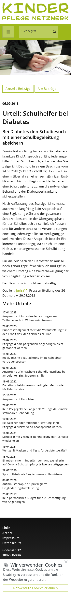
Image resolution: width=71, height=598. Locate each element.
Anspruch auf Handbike (18, 399)
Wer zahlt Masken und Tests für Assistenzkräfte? (34, 450)
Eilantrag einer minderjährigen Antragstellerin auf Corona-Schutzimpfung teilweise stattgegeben (35, 462)
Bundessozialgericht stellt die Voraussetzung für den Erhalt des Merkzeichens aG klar (34, 332)
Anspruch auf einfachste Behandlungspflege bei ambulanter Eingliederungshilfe (34, 373)
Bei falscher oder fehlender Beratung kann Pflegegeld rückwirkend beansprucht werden (32, 425)
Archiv (7, 533)
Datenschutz (11, 543)
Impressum (11, 538)
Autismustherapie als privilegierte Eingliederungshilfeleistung (24, 486)
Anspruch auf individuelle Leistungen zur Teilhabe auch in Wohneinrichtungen (29, 318)
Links (6, 528)
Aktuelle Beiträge (18, 88)
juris (19, 290)
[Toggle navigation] (8, 32)
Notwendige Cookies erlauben (35, 588)
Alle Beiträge (47, 88)
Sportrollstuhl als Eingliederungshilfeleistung (32, 474)
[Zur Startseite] (35, 11)
